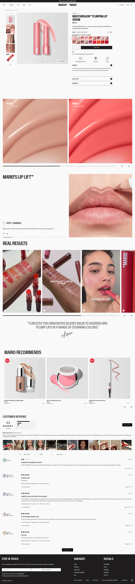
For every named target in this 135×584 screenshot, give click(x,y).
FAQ (75, 575)
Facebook (106, 572)
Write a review (127, 425)
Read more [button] (80, 501)
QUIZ (18, 5)
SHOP (4, 5)
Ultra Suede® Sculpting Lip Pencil (97, 400)
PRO (30, 5)
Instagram (106, 564)
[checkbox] (61, 454)
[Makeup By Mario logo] (67, 5)
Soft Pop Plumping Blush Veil (54, 400)
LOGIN (127, 5)
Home (6, 10)
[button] (44, 397)
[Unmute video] (7, 310)
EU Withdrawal (124, 580)
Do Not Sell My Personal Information (110, 580)
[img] (18, 433)
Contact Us (77, 570)
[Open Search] (117, 4)
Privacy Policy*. (20, 573)
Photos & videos (60, 454)
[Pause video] (5, 310)
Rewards (76, 567)
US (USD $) (121, 5)
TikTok (105, 567)
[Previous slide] (122, 166)
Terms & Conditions (78, 580)
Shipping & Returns (79, 572)
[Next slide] (128, 166)
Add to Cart (96, 47)
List (110, 32)
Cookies (87, 580)
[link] (75, 13)
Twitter (106, 575)
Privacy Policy (95, 580)
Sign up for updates (46, 569)
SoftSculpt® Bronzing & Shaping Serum (13, 400)
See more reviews (67, 550)
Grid (108, 32)
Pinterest (106, 570)
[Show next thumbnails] (10, 64)
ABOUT (24, 5)
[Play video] (44, 310)
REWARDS (11, 5)
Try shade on (63, 61)
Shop (75, 564)
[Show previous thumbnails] (10, 13)
